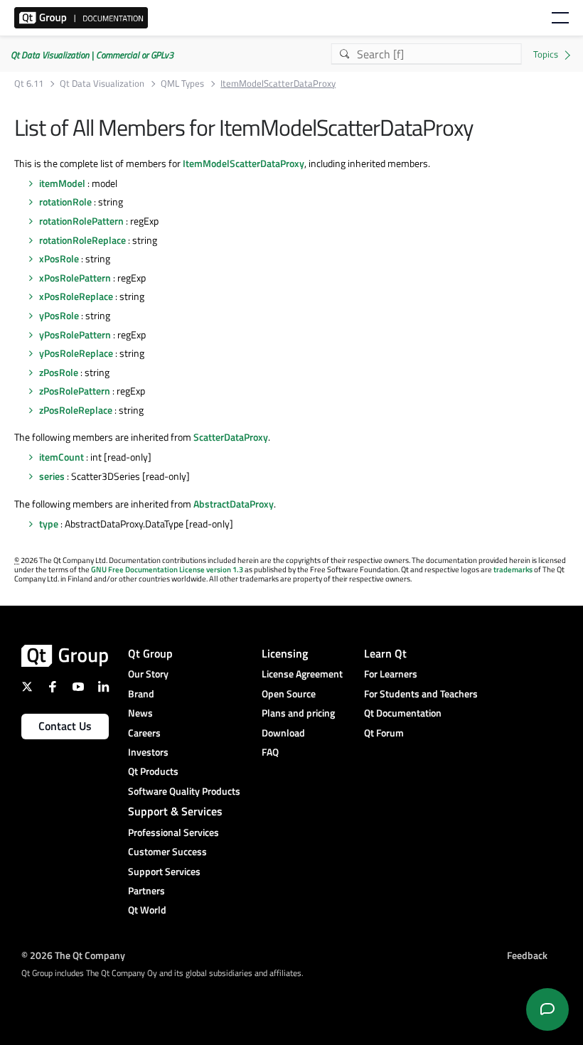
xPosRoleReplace (76, 296)
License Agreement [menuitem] (302, 673)
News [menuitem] (140, 712)
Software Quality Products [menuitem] (184, 790)
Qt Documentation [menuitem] (403, 712)
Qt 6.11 (28, 83)
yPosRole (59, 315)
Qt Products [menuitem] (153, 770)
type (48, 523)
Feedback (527, 955)
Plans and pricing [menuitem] (298, 712)
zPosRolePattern (74, 390)
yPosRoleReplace (76, 352)
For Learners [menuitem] (390, 673)
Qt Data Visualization (102, 83)
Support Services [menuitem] (164, 871)
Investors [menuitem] (148, 751)
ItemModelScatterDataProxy (243, 163)
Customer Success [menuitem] (167, 851)
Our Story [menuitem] (148, 673)
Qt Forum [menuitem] (384, 732)
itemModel (62, 183)
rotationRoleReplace (82, 239)
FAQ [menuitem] (270, 751)
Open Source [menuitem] (289, 693)
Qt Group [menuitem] (150, 653)
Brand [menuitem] (141, 693)
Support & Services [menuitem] (175, 811)
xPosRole (59, 258)
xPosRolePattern (75, 277)
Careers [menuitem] (144, 732)
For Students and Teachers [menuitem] (421, 693)
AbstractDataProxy (233, 503)
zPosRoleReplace (75, 409)
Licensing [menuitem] (285, 653)
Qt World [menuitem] (147, 909)
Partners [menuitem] (146, 890)
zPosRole (58, 372)
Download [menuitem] (283, 732)
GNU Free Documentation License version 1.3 (167, 569)
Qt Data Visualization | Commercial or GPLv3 (92, 55)
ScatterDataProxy (230, 436)
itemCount (61, 456)
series (52, 475)
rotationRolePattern (81, 220)
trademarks (513, 569)
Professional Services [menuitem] (173, 832)
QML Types (182, 83)
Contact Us (65, 725)
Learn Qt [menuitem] (385, 653)
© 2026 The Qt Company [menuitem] (73, 955)
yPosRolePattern (75, 334)
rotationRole (65, 201)
